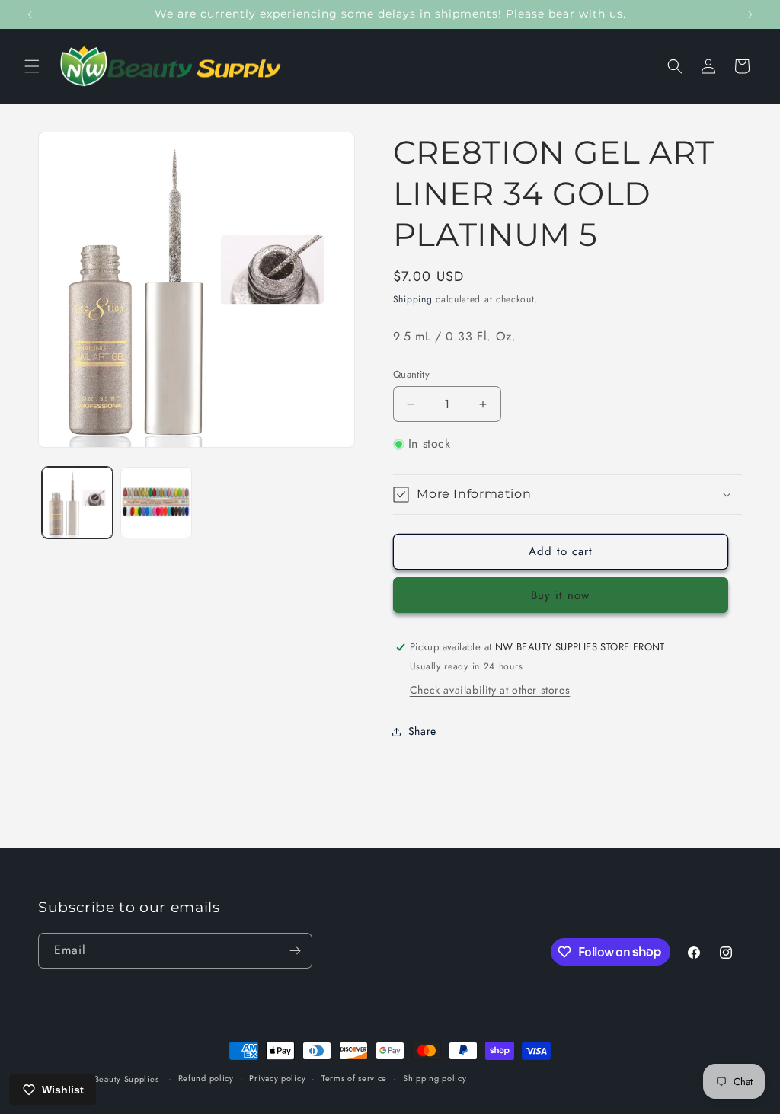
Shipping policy (435, 1078)
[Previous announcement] (29, 14)
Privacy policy (277, 1078)
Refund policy (206, 1078)
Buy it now (560, 595)
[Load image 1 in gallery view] (77, 502)
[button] (32, 66)
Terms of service (354, 1078)
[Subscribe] (295, 951)
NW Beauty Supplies (117, 1079)
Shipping (413, 299)
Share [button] (422, 731)
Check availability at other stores (490, 689)
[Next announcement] (750, 14)
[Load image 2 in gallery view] (155, 502)
